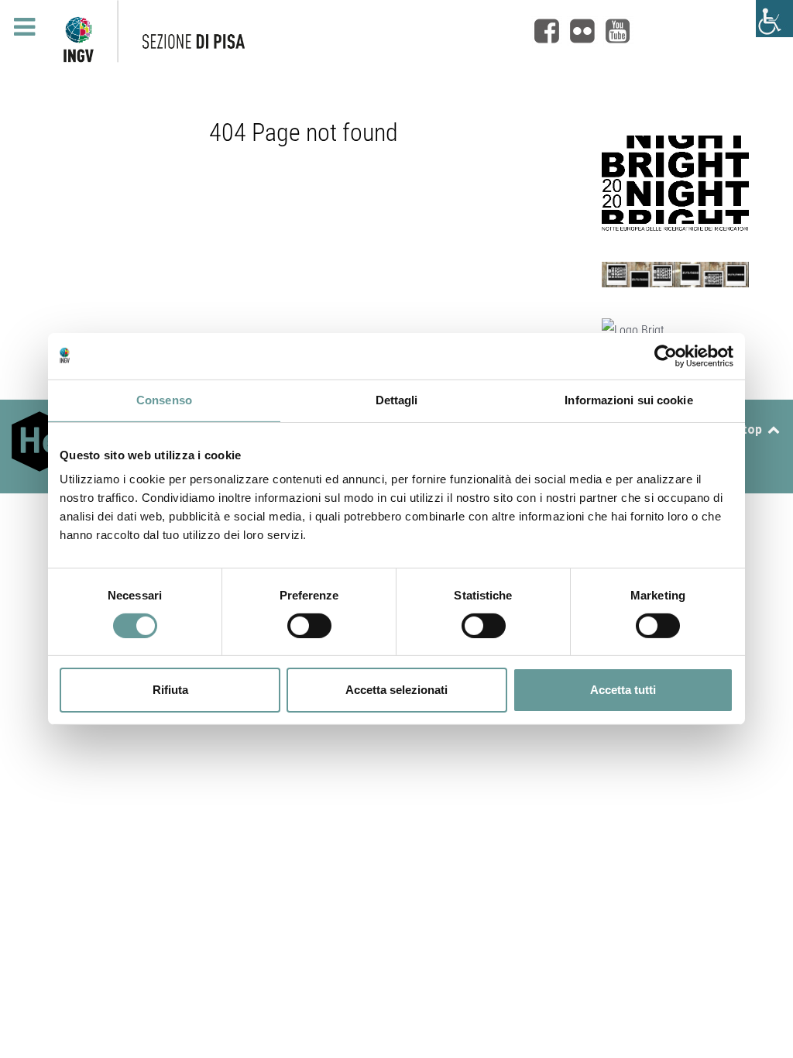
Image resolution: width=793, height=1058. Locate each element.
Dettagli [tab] (397, 400)
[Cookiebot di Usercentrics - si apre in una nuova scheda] (665, 356)
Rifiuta (170, 689)
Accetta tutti (623, 689)
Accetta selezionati (396, 689)
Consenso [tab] (164, 400)
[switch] (309, 625)
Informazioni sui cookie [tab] (628, 400)
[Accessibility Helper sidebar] (774, 18)
